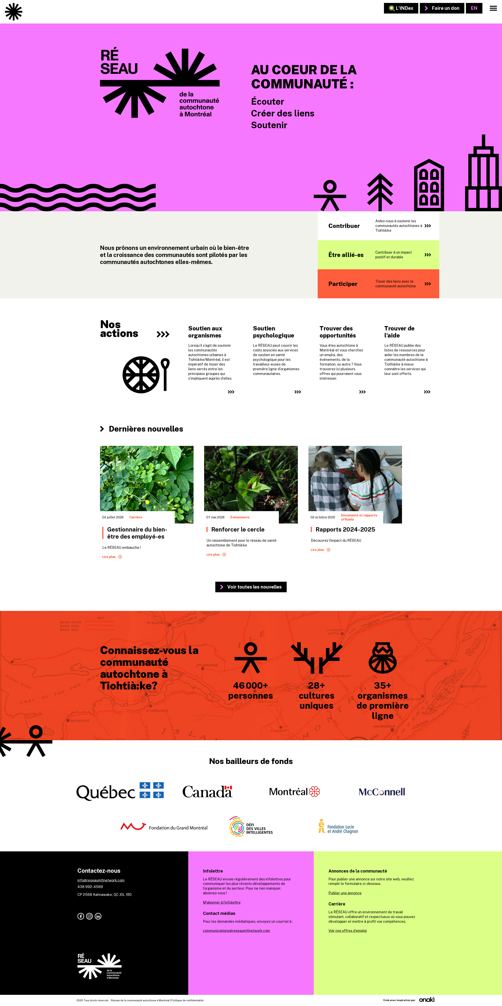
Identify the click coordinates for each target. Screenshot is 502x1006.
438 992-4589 (90, 887)
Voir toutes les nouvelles (254, 587)
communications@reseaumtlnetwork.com (236, 931)
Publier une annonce (345, 893)
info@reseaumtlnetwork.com (101, 880)
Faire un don (445, 8)
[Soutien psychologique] (276, 349)
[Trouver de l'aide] (407, 349)
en (474, 8)
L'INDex (404, 8)
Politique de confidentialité (187, 1000)
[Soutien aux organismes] (210, 349)
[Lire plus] (147, 506)
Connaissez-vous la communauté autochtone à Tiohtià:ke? (149, 668)
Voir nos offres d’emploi (347, 931)
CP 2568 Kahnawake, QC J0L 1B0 (104, 895)
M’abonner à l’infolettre (222, 902)
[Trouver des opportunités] (342, 349)
